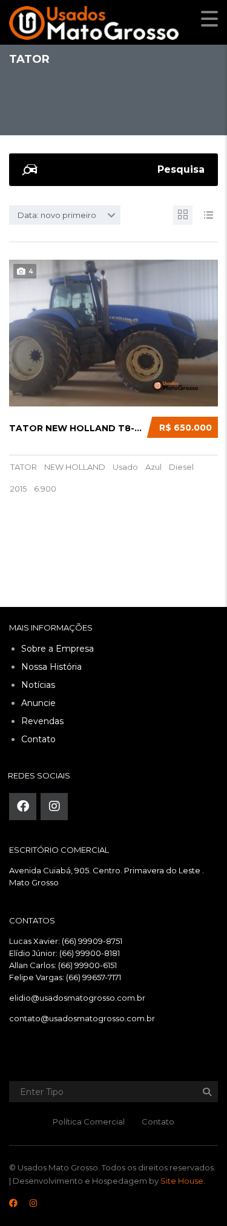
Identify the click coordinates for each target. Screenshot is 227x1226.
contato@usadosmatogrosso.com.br (82, 1018)
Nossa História (51, 666)
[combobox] (64, 215)
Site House (181, 1181)
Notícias (38, 684)
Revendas (42, 721)
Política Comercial (89, 1121)
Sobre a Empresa (57, 648)
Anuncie (38, 703)
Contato (38, 739)
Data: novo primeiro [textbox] (57, 215)
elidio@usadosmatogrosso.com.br (77, 998)
